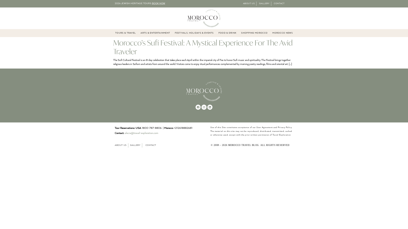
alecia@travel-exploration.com (141, 133)
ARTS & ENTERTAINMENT (155, 33)
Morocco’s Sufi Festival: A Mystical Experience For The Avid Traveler (203, 47)
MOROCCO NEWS (282, 33)
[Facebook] (198, 107)
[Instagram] (204, 107)
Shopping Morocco (254, 33)
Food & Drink (228, 33)
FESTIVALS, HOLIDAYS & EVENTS (194, 33)
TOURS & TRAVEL (125, 33)
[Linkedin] (209, 107)
